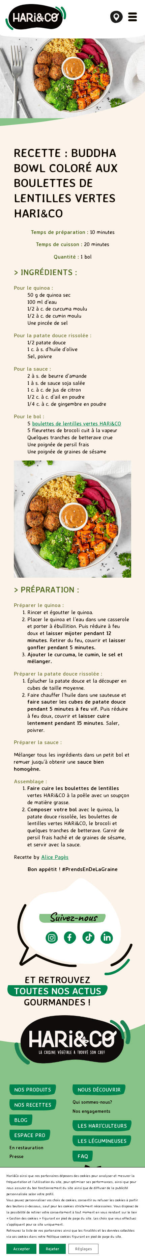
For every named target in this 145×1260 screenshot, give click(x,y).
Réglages (83, 1248)
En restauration (26, 1147)
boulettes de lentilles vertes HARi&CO (76, 423)
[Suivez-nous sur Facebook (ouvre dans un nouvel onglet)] (70, 942)
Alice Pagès (54, 857)
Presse (16, 1156)
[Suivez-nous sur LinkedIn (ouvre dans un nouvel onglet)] (107, 942)
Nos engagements (91, 1111)
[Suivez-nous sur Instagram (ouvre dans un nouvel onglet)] (52, 942)
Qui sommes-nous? (92, 1102)
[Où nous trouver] (116, 17)
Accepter (21, 1248)
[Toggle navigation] (132, 16)
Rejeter (52, 1248)
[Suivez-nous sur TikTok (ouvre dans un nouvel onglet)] (88, 942)
